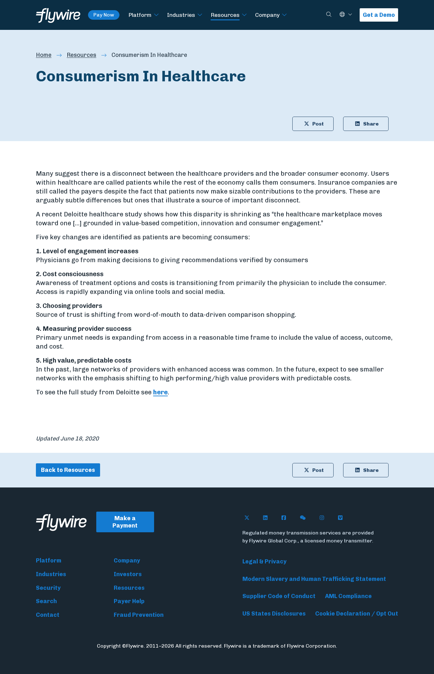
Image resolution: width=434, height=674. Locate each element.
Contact (47, 614)
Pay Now (103, 15)
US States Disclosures (274, 613)
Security (48, 587)
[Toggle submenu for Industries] (200, 15)
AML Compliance (348, 596)
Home (43, 54)
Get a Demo (379, 14)
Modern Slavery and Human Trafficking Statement (314, 578)
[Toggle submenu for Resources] (244, 15)
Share (371, 124)
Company (267, 14)
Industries (181, 14)
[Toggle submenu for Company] (284, 15)
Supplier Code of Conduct (278, 596)
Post (318, 124)
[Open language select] (350, 15)
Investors (128, 574)
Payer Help (129, 601)
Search (46, 601)
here (160, 392)
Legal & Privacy (264, 561)
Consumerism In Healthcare (149, 54)
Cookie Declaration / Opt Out (356, 613)
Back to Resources (68, 469)
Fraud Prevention (139, 614)
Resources (225, 14)
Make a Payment (125, 522)
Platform (140, 14)
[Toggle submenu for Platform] (156, 15)
